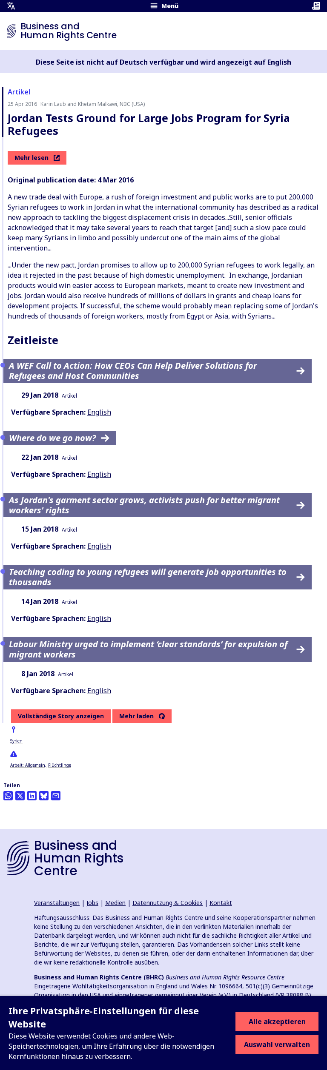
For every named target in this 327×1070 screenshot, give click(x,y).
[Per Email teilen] (55, 795)
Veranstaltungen (57, 903)
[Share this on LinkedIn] (32, 795)
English (99, 412)
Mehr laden (136, 716)
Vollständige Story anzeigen (61, 716)
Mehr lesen (31, 158)
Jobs (92, 903)
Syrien (16, 741)
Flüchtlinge (59, 765)
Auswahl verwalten (277, 1044)
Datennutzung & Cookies (167, 903)
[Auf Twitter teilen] (20, 795)
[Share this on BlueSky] (44, 795)
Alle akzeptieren (277, 1021)
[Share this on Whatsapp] (8, 795)
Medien (115, 903)
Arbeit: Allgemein (27, 765)
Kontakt (220, 903)
